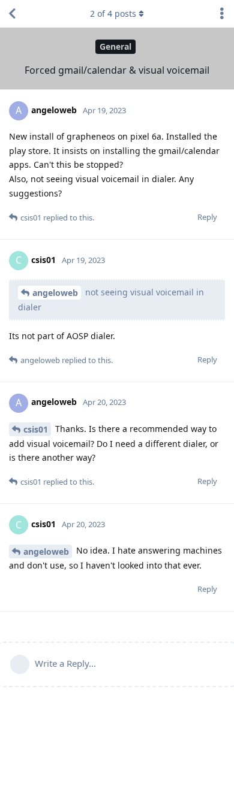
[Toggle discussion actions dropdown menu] (222, 14)
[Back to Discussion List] (12, 14)
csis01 (35, 429)
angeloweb (55, 292)
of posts (113, 13)
